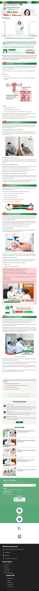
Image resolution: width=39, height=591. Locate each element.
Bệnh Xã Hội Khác (10, 586)
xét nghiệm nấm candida (6, 58)
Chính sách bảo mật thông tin (19, 502)
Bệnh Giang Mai (9, 582)
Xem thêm (19, 422)
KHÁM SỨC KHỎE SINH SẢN (20, 458)
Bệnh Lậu (8, 580)
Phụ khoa (18, 429)
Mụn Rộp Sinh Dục (10, 584)
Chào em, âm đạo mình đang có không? (30, 581)
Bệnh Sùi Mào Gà (10, 578)
